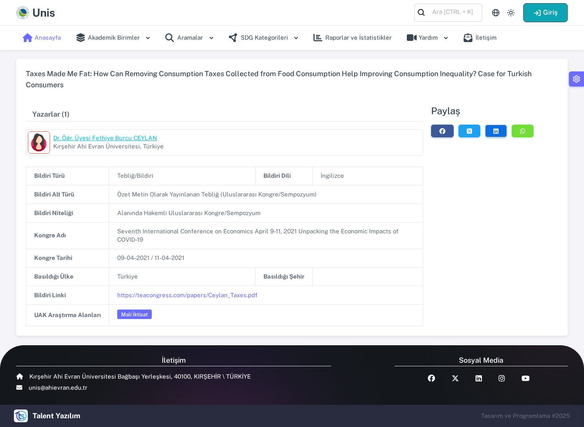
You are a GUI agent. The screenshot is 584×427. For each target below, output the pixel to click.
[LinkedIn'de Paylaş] (496, 131)
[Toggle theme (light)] (510, 13)
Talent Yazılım (56, 416)
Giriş (550, 12)
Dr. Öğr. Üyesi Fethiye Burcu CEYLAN (105, 138)
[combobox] (448, 12)
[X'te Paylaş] (469, 131)
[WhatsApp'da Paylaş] (523, 131)
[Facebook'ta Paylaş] (442, 131)
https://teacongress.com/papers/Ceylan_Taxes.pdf (187, 295)
